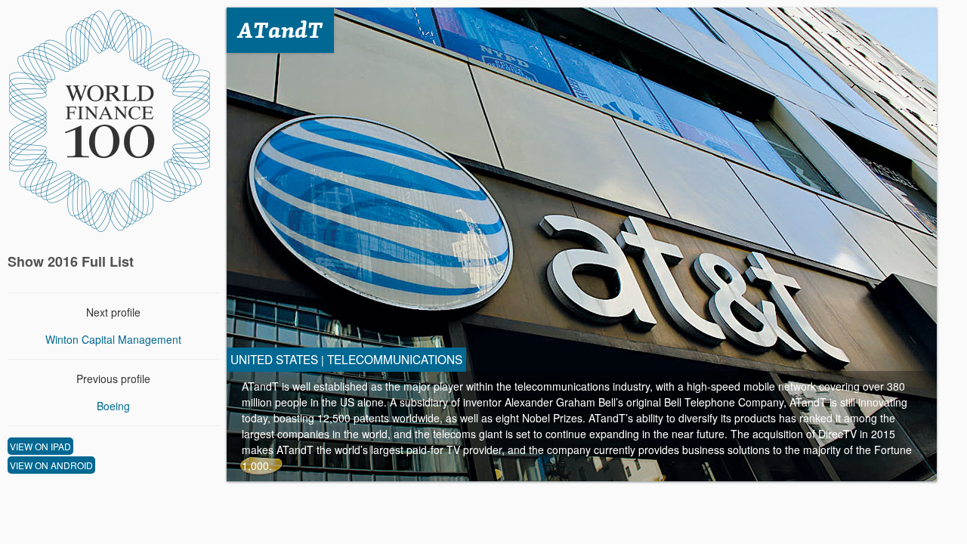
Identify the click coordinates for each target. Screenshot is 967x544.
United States (274, 359)
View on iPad (40, 446)
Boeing (113, 405)
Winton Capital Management (113, 339)
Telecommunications (394, 359)
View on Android (51, 465)
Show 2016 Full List (71, 261)
